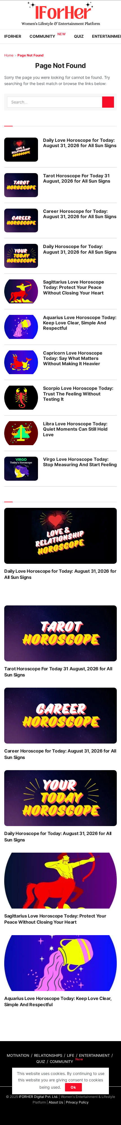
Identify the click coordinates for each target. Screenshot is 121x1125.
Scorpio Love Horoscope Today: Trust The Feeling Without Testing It (78, 393)
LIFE (70, 1055)
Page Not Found (30, 55)
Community (42, 36)
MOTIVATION (18, 1055)
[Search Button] (108, 102)
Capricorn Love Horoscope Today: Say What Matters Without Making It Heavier (72, 358)
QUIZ (40, 1061)
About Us (56, 1102)
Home (9, 55)
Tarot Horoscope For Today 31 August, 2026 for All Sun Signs (76, 178)
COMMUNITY (61, 1061)
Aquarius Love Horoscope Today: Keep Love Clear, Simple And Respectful (79, 323)
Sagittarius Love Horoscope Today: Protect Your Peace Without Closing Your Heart (73, 287)
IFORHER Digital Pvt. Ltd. (38, 1097)
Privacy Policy (77, 1102)
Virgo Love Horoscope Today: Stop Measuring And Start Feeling (80, 461)
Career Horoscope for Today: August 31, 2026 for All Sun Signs (79, 213)
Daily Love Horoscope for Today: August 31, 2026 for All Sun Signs (79, 142)
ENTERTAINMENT (94, 1055)
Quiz (79, 36)
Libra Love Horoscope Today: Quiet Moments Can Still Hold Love (75, 429)
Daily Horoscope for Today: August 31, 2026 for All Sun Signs (79, 249)
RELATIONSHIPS (48, 1055)
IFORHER (12, 36)
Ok (73, 1087)
